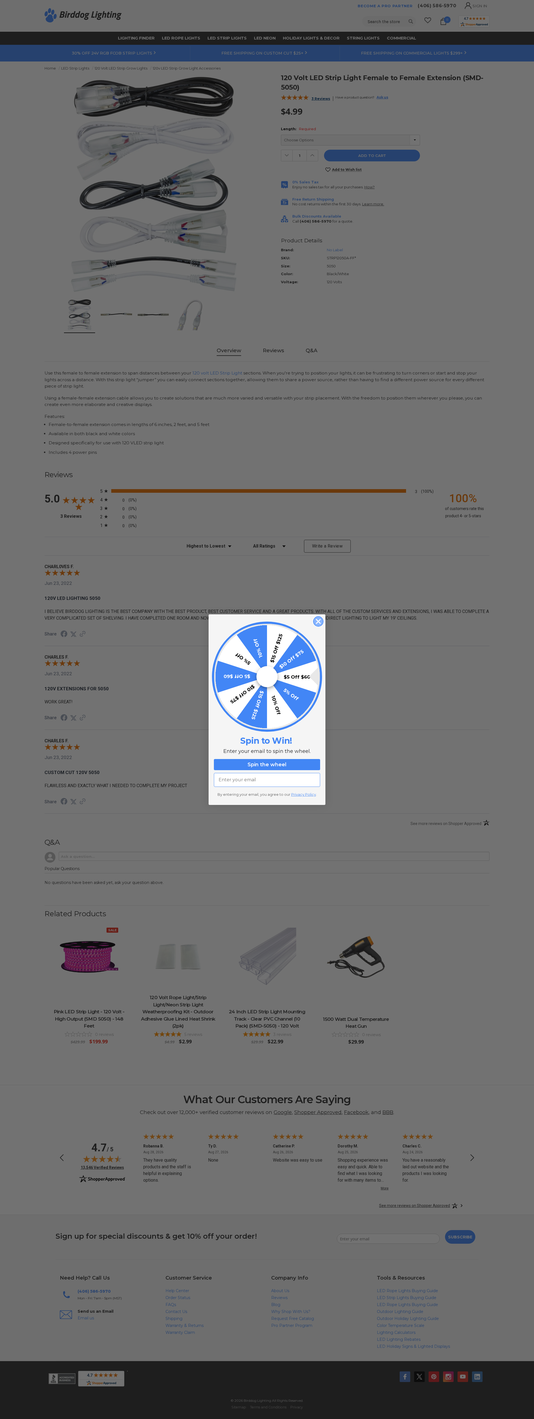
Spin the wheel (267, 765)
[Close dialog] (318, 621)
